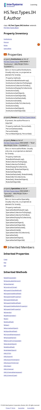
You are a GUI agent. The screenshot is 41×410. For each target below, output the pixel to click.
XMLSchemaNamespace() (13, 372)
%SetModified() (9, 347)
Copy (5, 259)
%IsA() (6, 319)
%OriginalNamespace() (12, 334)
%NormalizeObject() (11, 328)
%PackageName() (10, 338)
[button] (5, 54)
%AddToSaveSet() (10, 278)
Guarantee (21, 408)
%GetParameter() (10, 315)
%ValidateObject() (10, 350)
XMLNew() (7, 366)
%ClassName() (9, 284)
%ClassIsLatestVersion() (12, 281)
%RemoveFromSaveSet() (12, 341)
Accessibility (30, 408)
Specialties (7, 48)
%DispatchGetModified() (12, 293)
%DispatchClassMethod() (13, 290)
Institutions (8, 39)
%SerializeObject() (10, 344)
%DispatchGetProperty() (12, 297)
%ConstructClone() (10, 287)
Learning (33, 5)
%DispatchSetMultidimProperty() (15, 306)
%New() (6, 325)
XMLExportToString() (11, 363)
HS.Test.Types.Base (11, 28)
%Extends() (8, 312)
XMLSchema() (9, 369)
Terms (13, 408)
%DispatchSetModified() (12, 303)
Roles (6, 45)
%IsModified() (9, 322)
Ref (5, 266)
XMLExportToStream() (12, 360)
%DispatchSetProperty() (12, 309)
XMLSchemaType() (10, 375)
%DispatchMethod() (11, 300)
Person (6, 42)
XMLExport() (8, 356)
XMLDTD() (7, 353)
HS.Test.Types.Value (11, 61)
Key (5, 262)
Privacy (8, 408)
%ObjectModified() (10, 331)
